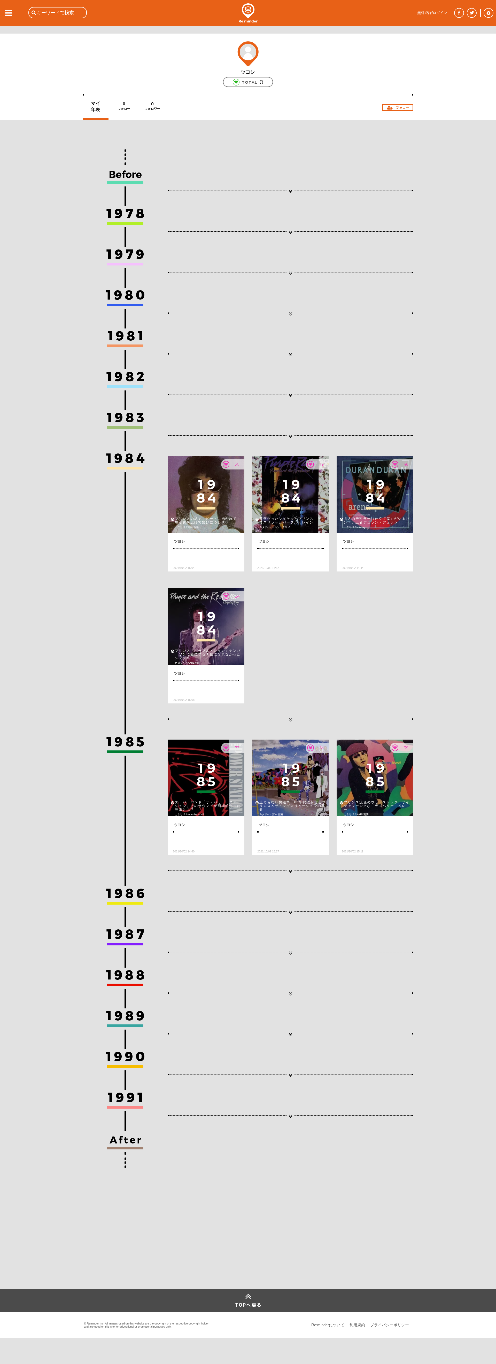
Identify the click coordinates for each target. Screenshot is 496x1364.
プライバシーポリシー (389, 1325)
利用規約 (357, 1325)
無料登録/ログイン (432, 13)
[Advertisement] (121, 1250)
